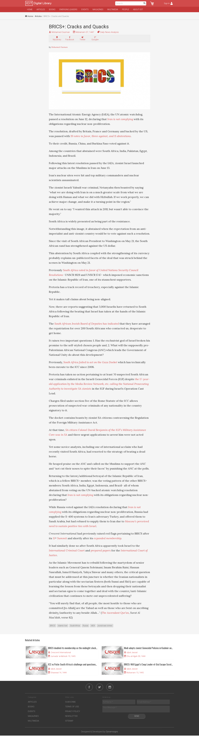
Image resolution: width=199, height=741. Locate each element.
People (125, 9)
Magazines (98, 9)
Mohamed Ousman (61, 32)
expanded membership (107, 538)
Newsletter (71, 716)
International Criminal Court (67, 550)
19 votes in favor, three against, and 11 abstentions (101, 136)
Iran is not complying (120, 119)
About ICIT (138, 9)
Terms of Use (72, 706)
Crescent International (61, 652)
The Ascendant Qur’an (115, 612)
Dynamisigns (112, 731)
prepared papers (101, 550)
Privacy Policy (72, 711)
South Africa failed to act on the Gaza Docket (90, 362)
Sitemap (69, 721)
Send (136, 716)
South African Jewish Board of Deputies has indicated (86, 323)
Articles (41, 9)
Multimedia (112, 9)
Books (52, 9)
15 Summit (60, 538)
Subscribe (70, 702)
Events (85, 9)
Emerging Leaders (68, 9)
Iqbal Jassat (132, 652)
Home (29, 9)
